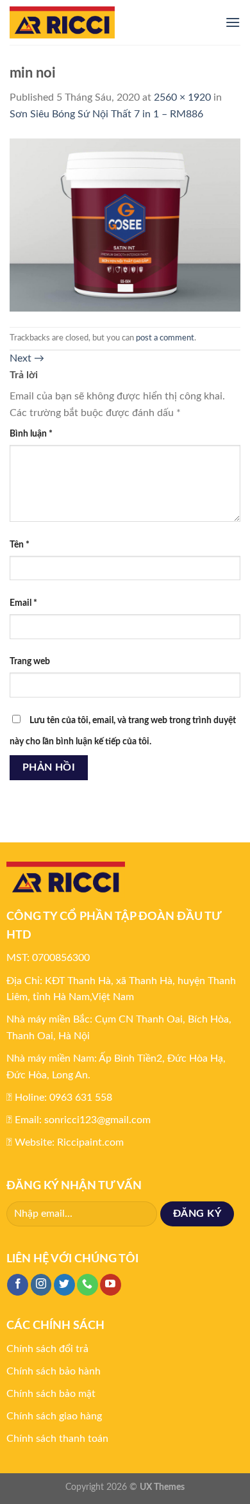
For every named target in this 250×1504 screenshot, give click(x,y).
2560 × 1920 (182, 97)
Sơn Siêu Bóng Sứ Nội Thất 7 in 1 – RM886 (106, 114)
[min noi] (125, 224)
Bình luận (31, 434)
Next (27, 358)
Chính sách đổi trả (47, 1349)
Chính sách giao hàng (54, 1416)
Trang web (30, 661)
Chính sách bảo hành (53, 1371)
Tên (19, 544)
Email (23, 603)
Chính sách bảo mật (51, 1394)
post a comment (165, 338)
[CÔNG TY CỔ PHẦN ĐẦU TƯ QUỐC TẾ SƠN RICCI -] (108, 22)
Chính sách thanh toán (57, 1438)
